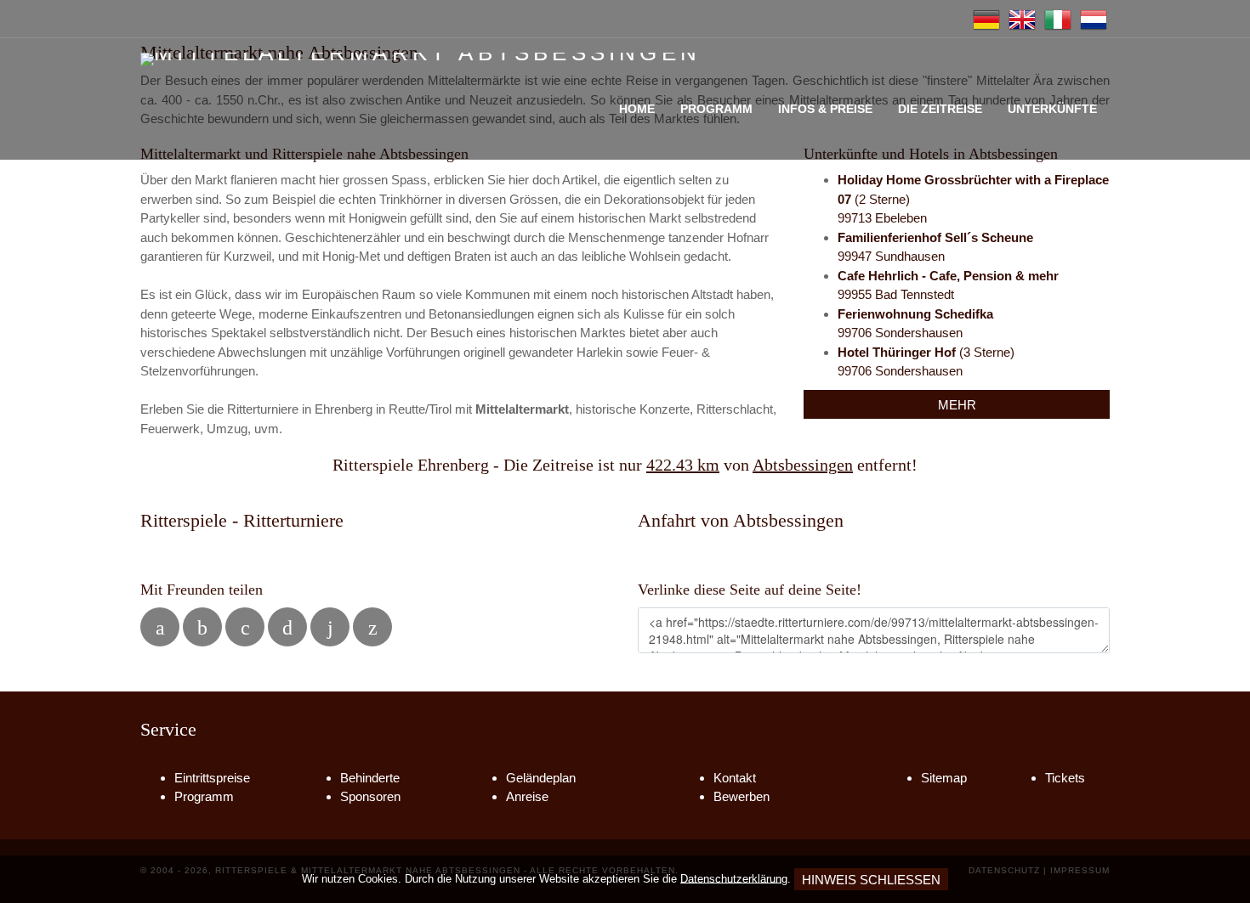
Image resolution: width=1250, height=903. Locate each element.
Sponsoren (370, 796)
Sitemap (944, 777)
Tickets (1065, 777)
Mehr (957, 405)
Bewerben (741, 796)
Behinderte (370, 777)
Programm (716, 109)
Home (637, 109)
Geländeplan (541, 777)
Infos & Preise (825, 109)
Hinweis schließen (871, 879)
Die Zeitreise (940, 109)
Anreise (527, 796)
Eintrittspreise (212, 777)
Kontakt (734, 777)
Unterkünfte (1052, 109)
